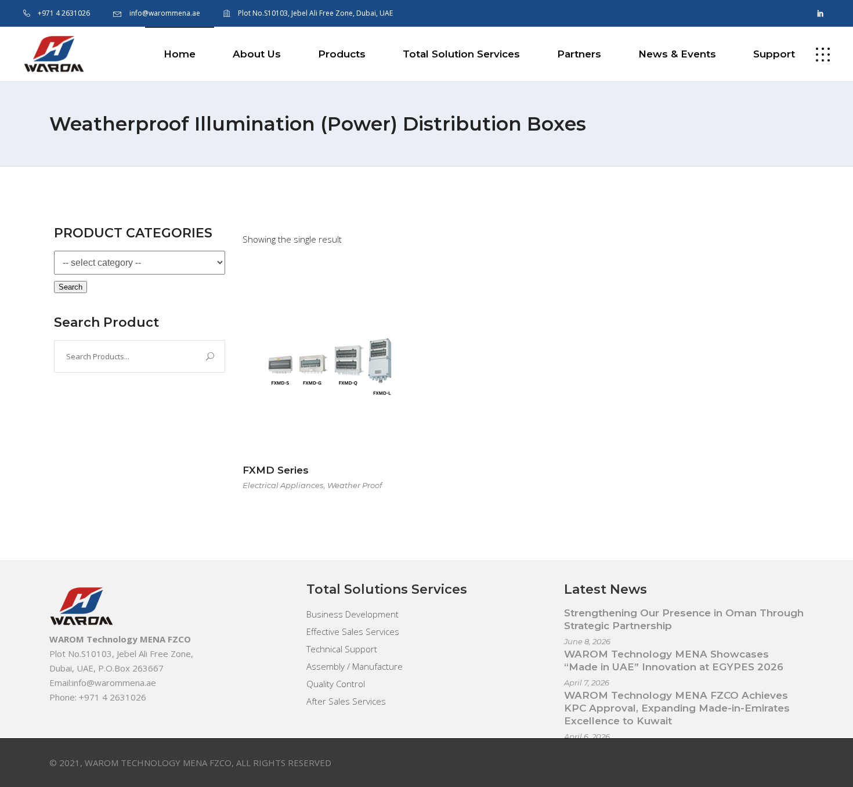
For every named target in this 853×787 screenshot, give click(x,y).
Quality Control (335, 683)
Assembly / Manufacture (354, 666)
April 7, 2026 (586, 682)
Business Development (352, 614)
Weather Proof (354, 485)
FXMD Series (276, 470)
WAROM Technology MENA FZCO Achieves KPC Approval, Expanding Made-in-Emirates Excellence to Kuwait (677, 708)
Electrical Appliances (283, 485)
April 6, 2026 (587, 736)
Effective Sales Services (352, 631)
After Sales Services (346, 701)
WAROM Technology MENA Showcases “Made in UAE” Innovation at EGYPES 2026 (673, 660)
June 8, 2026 (587, 641)
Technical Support (341, 649)
